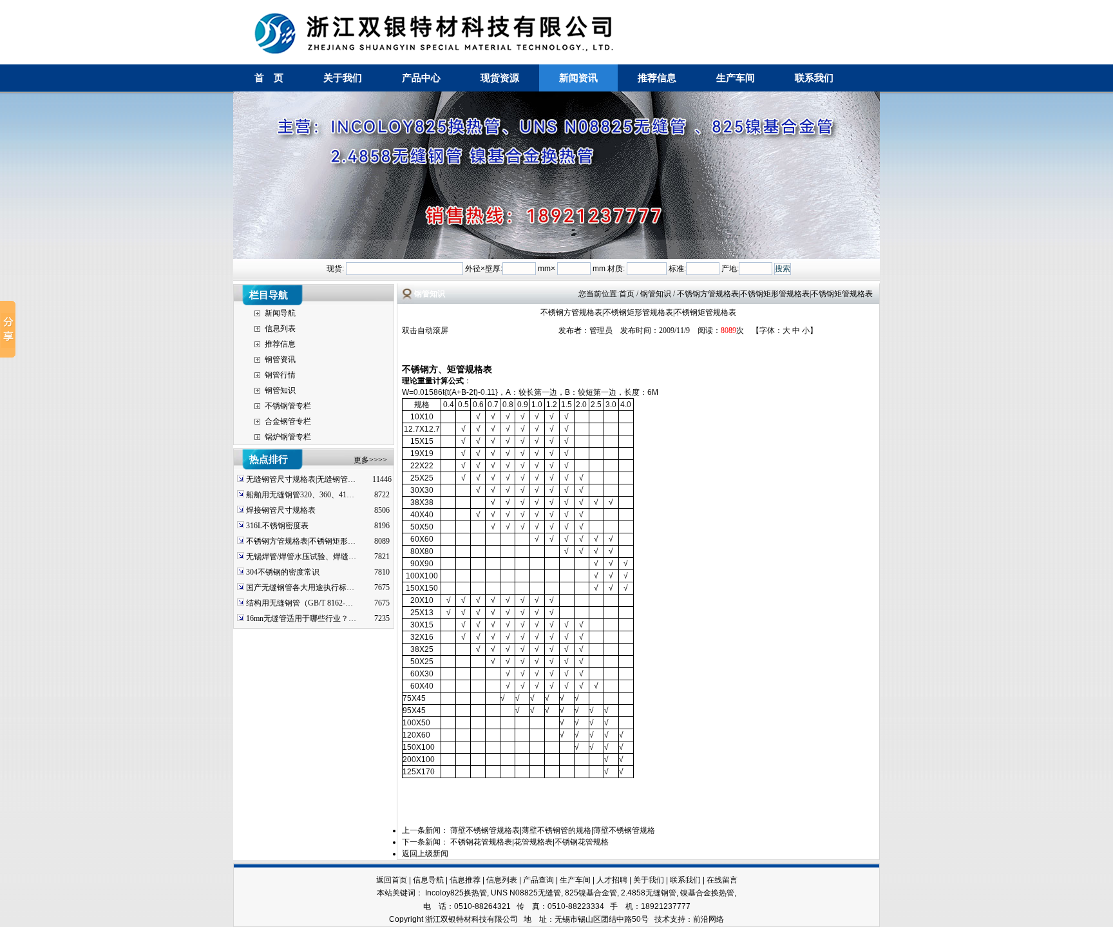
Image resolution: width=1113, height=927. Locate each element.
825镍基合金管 (591, 892)
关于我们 (342, 77)
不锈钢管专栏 (288, 405)
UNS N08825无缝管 (526, 892)
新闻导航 (280, 313)
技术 (662, 919)
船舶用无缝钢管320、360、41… (300, 494)
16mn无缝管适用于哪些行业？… (301, 618)
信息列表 (280, 328)
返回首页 (391, 879)
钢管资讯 (280, 359)
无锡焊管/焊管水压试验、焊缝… (301, 556)
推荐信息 (657, 77)
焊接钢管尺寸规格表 (281, 510)
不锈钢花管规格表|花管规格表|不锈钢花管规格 (529, 841)
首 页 (268, 77)
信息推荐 (465, 879)
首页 (626, 293)
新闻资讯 (578, 77)
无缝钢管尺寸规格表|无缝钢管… (301, 479)
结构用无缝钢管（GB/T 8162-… (299, 602)
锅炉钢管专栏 (288, 436)
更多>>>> (370, 459)
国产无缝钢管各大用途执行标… (300, 587)
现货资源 (499, 77)
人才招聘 (611, 879)
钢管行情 (280, 374)
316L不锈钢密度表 (277, 525)
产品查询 (538, 879)
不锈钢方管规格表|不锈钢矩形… (301, 541)
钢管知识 (280, 390)
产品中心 (421, 77)
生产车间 (735, 77)
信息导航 (428, 879)
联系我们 (814, 77)
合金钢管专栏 (288, 421)
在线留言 (722, 879)
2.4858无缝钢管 (648, 892)
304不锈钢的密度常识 (282, 572)
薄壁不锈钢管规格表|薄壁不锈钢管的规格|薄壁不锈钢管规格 (552, 830)
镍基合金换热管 (707, 892)
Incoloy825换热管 (456, 892)
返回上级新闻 (425, 853)
